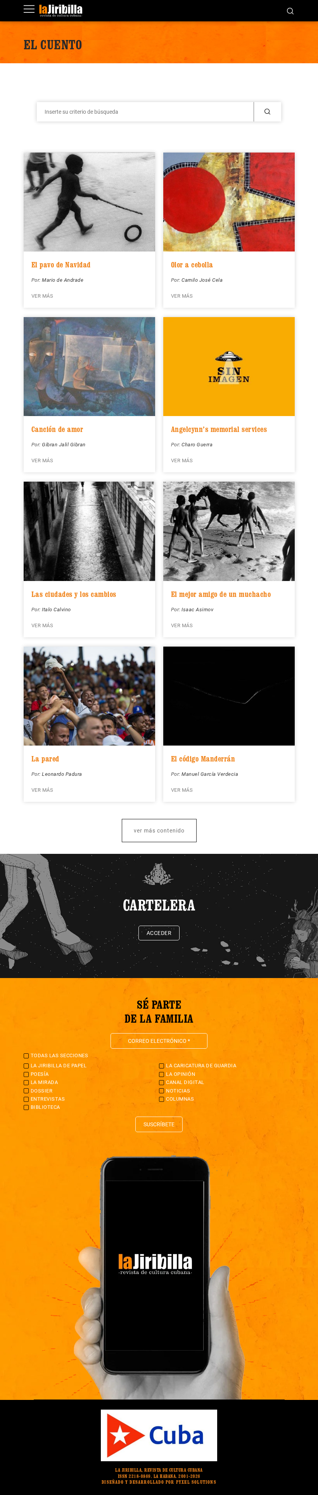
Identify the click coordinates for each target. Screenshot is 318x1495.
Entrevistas (48, 1099)
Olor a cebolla (192, 264)
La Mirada (44, 1082)
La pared (45, 758)
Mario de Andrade (62, 280)
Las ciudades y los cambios (73, 594)
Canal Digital (185, 1082)
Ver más (42, 296)
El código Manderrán (203, 758)
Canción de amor (57, 429)
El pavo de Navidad (61, 264)
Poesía (40, 1074)
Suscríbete (159, 1124)
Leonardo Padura (62, 774)
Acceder (159, 933)
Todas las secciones (59, 1055)
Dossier (42, 1091)
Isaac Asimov (197, 609)
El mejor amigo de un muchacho (221, 594)
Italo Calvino (56, 609)
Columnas (180, 1099)
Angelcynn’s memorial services (219, 429)
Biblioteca (45, 1107)
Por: (36, 280)
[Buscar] (290, 10)
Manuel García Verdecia (209, 774)
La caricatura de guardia (201, 1065)
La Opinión (180, 1074)
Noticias (178, 1091)
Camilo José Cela (202, 280)
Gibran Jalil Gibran (64, 444)
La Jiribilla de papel (59, 1065)
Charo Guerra (197, 444)
